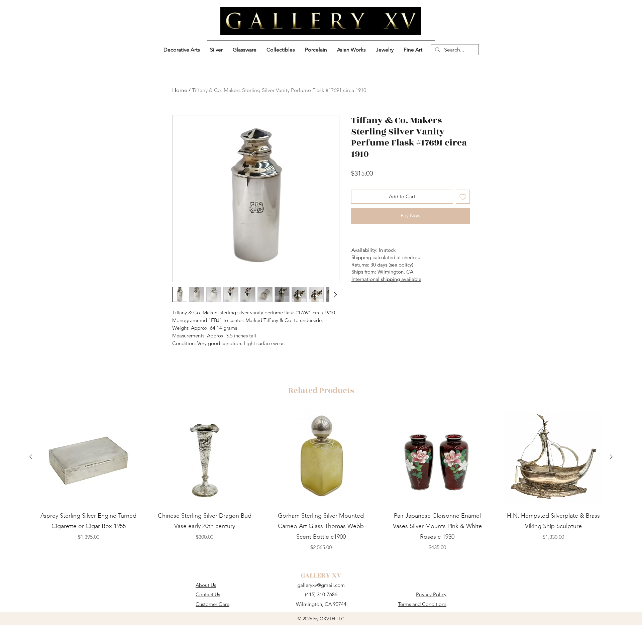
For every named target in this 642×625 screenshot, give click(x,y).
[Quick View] (88, 457)
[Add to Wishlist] (463, 197)
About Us (206, 585)
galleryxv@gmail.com (321, 585)
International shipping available (386, 279)
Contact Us (208, 594)
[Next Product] (611, 457)
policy (405, 265)
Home (179, 90)
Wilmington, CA (395, 272)
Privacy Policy (431, 594)
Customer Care (212, 604)
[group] (321, 480)
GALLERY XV (321, 575)
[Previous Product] (31, 457)
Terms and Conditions (422, 604)
